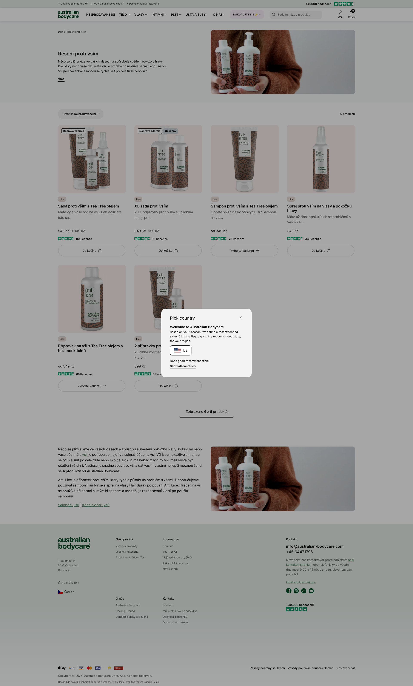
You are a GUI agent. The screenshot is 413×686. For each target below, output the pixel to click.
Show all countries (183, 366)
